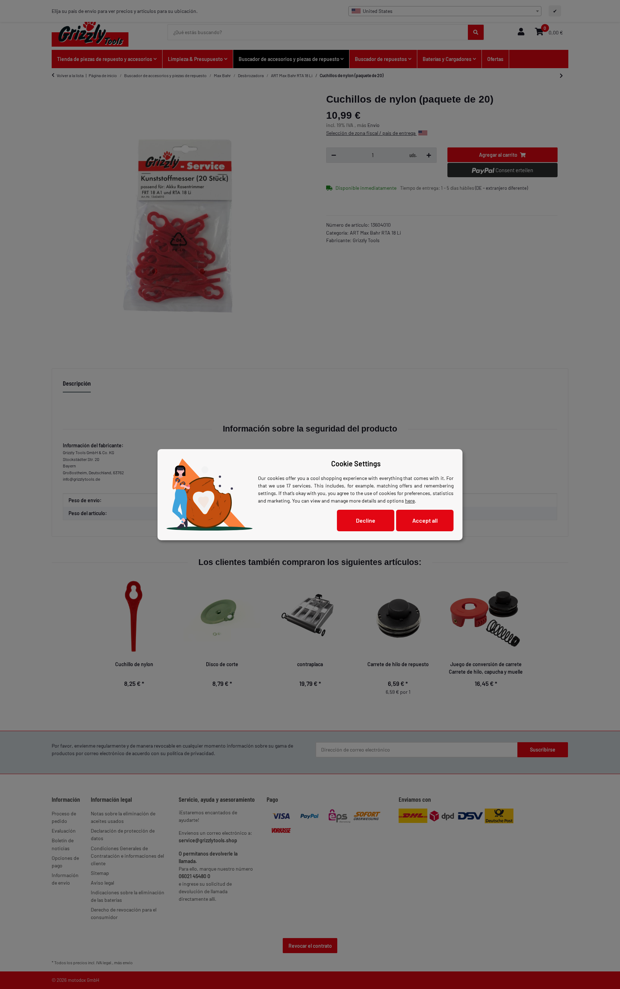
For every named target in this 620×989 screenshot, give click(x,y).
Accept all (425, 520)
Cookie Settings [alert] (356, 463)
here (410, 501)
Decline (365, 520)
